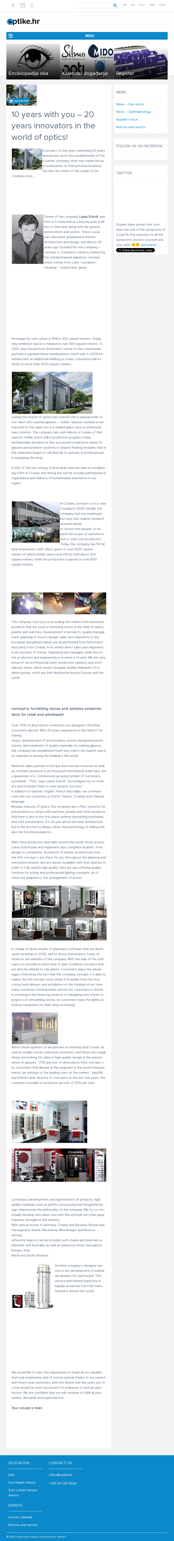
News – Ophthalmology (133, 112)
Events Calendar (20, 1517)
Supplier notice (127, 119)
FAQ (11, 1475)
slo (142, 4)
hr (125, 4)
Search (115, 5)
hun (162, 4)
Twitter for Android (150, 225)
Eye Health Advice (21, 1482)
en (133, 4)
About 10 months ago (129, 222)
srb (152, 4)
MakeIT (61, 1536)
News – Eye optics (130, 104)
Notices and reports (130, 127)
